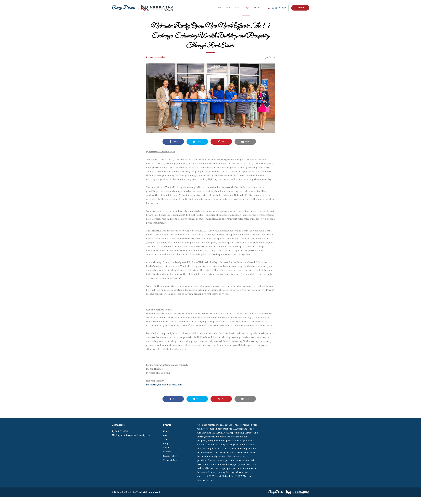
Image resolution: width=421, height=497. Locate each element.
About (257, 7)
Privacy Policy (170, 456)
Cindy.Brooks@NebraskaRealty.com (132, 435)
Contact (300, 7)
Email (246, 141)
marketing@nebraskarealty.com (164, 384)
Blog (246, 7)
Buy (228, 7)
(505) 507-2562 (279, 7)
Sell (237, 7)
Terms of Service (171, 460)
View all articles (156, 57)
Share (174, 141)
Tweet (199, 141)
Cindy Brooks (123, 8)
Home (218, 7)
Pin (222, 141)
